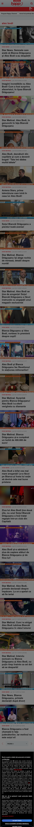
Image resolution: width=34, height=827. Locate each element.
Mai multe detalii (18, 769)
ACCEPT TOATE (17, 820)
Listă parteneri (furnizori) (8, 816)
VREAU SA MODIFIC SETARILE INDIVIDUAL (17, 823)
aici (29, 782)
